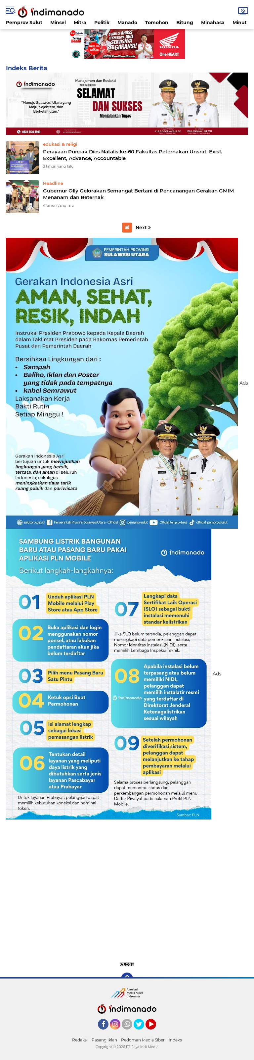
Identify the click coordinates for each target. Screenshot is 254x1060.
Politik (101, 23)
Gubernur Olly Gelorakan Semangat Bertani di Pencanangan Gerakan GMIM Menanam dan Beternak (138, 193)
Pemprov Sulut (24, 23)
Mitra (80, 23)
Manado (127, 23)
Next (142, 228)
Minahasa (213, 23)
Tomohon (156, 23)
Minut (240, 23)
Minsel (58, 23)
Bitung (184, 23)
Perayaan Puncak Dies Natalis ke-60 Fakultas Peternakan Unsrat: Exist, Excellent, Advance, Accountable (133, 154)
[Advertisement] (127, 892)
